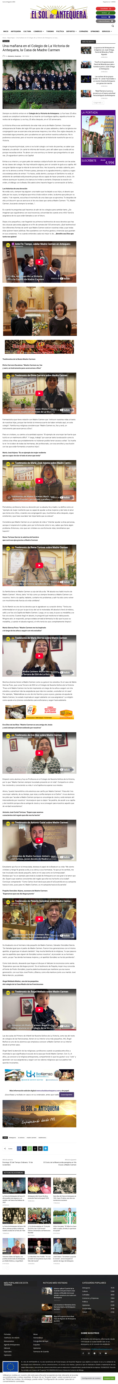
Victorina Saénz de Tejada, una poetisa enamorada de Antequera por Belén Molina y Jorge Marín (14, 1259)
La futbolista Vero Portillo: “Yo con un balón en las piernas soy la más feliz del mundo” (39, 1259)
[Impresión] (40, 1148)
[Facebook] (19, 1148)
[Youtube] (106, 1353)
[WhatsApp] (29, 1148)
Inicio (4, 38)
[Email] (35, 1148)
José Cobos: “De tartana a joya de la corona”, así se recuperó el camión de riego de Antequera (64, 1259)
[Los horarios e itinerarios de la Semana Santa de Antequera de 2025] (47, 1307)
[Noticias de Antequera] (59, 12)
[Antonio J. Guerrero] (4, 56)
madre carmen (31, 1137)
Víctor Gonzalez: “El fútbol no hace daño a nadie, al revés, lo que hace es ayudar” (64, 1228)
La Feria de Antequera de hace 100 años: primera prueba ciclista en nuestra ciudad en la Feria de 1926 (14, 1228)
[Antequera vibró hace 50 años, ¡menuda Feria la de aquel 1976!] (39, 1186)
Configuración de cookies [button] (91, 1378)
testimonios (42, 1137)
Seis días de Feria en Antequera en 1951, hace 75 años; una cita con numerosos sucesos (64, 1198)
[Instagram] (89, 1353)
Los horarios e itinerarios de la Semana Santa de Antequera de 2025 (64, 1307)
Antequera (12, 1137)
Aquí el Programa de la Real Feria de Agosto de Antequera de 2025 (65, 1319)
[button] (112, 26)
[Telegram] (45, 1148)
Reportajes (11, 38)
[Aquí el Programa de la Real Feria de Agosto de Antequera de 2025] (47, 1319)
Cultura (56, 1253)
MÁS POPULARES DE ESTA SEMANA (16, 1284)
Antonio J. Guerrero (14, 56)
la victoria (21, 1137)
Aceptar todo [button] (109, 1378)
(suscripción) (66, 1094)
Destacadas (32, 1223)
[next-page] (7, 1267)
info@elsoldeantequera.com (101, 1349)
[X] (24, 1148)
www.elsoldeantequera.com (48, 1091)
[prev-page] (4, 1267)
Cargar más (97, 103)
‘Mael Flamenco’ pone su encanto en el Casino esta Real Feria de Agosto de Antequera (104, 93)
